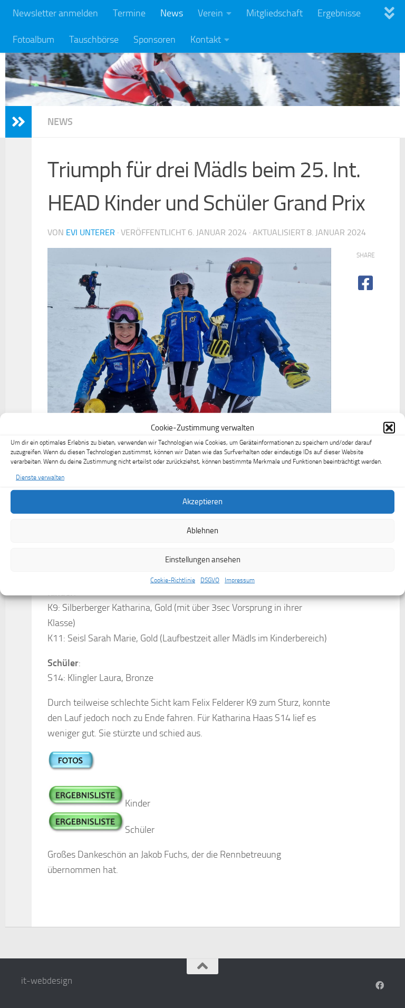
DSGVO (209, 580)
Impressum (240, 580)
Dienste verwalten (40, 477)
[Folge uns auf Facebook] (379, 985)
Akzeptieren (202, 501)
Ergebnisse (339, 13)
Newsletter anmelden (55, 13)
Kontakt (205, 39)
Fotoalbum (33, 39)
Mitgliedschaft (274, 13)
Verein (210, 13)
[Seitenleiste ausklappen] (18, 122)
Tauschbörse (94, 39)
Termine (129, 13)
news (60, 122)
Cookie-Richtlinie (172, 580)
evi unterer (90, 232)
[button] (389, 428)
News (171, 13)
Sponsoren (154, 39)
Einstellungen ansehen (202, 559)
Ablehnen (202, 530)
